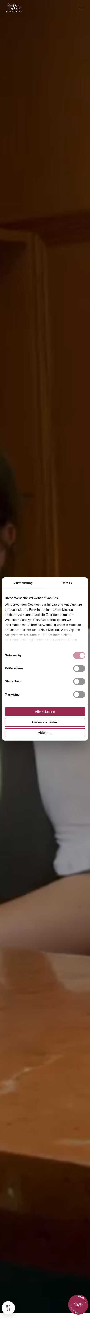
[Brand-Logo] (14, 8)
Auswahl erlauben (45, 722)
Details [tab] (67, 583)
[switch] (79, 668)
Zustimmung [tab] (23, 583)
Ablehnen (45, 733)
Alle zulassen (45, 712)
